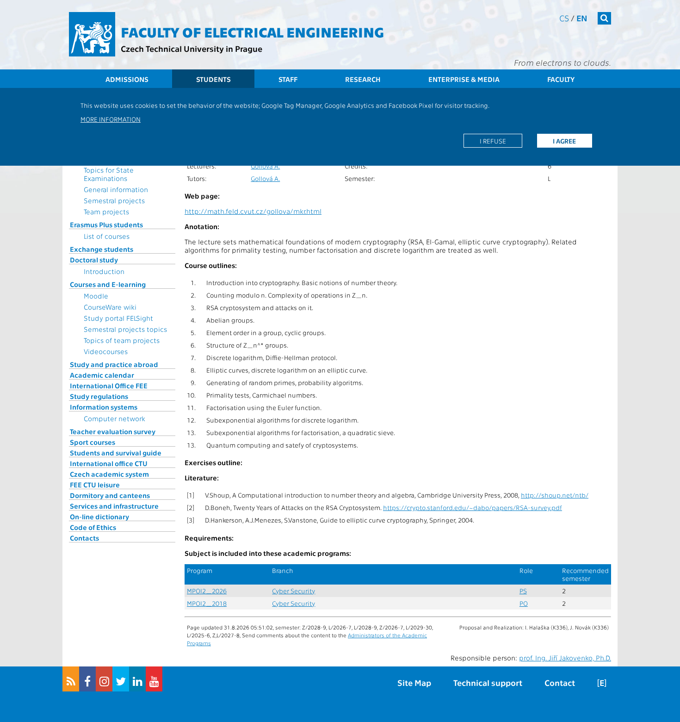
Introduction (104, 271)
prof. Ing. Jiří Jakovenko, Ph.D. (565, 658)
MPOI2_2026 (207, 591)
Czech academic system (109, 474)
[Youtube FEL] (154, 678)
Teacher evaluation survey (112, 431)
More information (110, 119)
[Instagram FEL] (104, 678)
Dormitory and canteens (110, 495)
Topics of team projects (122, 340)
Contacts (84, 538)
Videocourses (106, 351)
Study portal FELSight (118, 318)
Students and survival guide (115, 452)
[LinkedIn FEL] (137, 678)
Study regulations (99, 396)
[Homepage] (92, 34)
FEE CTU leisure (95, 484)
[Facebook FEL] (87, 678)
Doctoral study (94, 259)
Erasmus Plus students (106, 224)
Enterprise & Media (464, 79)
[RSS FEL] (70, 678)
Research (363, 79)
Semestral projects (114, 200)
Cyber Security (293, 591)
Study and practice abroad (114, 364)
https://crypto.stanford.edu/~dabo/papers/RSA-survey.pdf (472, 507)
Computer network (114, 418)
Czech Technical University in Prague (191, 48)
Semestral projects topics (125, 329)
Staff (287, 79)
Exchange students (101, 249)
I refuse (493, 140)
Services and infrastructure (114, 506)
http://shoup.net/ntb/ (554, 495)
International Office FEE (109, 385)
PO (523, 603)
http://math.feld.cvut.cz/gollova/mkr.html (253, 211)
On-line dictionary (99, 516)
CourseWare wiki (110, 307)
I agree (564, 140)
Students (213, 79)
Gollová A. (265, 166)
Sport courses (92, 442)
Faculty (561, 79)
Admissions (126, 79)
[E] (601, 682)
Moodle (96, 296)
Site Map (414, 682)
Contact (559, 682)
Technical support (487, 682)
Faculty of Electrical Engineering (252, 31)
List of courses (107, 236)
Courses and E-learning (108, 284)
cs (564, 18)
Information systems (103, 407)
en (581, 18)
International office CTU (109, 463)
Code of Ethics (93, 527)
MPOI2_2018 (207, 603)
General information (116, 189)
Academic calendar (102, 375)
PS (523, 591)
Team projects (106, 211)
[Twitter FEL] (120, 678)
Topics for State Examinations (109, 174)
